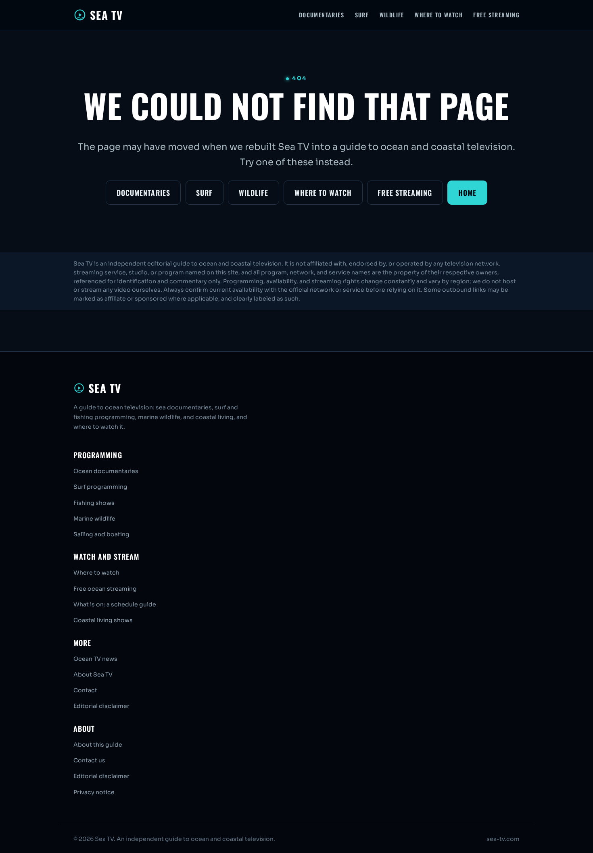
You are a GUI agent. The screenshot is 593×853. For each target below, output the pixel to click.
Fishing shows (94, 502)
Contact (85, 690)
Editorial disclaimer (101, 706)
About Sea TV (93, 674)
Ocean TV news (95, 658)
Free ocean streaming (105, 588)
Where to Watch (439, 14)
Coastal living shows (103, 620)
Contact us (89, 760)
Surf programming (100, 486)
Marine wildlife (94, 518)
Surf (362, 14)
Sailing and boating (101, 534)
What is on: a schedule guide (114, 604)
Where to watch (96, 572)
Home (467, 192)
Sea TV (106, 15)
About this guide (97, 744)
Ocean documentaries (105, 471)
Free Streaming (496, 14)
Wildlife (392, 14)
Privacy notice (94, 792)
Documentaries (321, 14)
